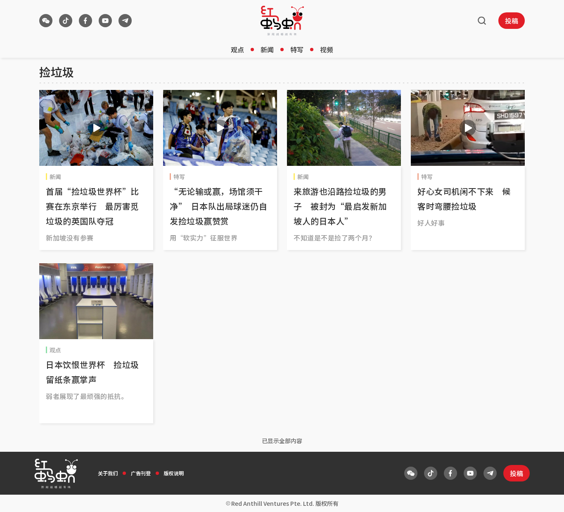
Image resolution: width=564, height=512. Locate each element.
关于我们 (108, 473)
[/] (282, 20)
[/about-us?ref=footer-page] (45, 20)
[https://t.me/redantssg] (125, 20)
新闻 (267, 49)
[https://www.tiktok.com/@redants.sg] (65, 20)
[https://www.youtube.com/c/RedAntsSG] (105, 20)
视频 (326, 49)
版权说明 (174, 473)
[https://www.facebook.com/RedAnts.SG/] (85, 20)
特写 (296, 49)
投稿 (511, 21)
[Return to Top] (545, 497)
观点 (237, 49)
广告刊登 (141, 473)
